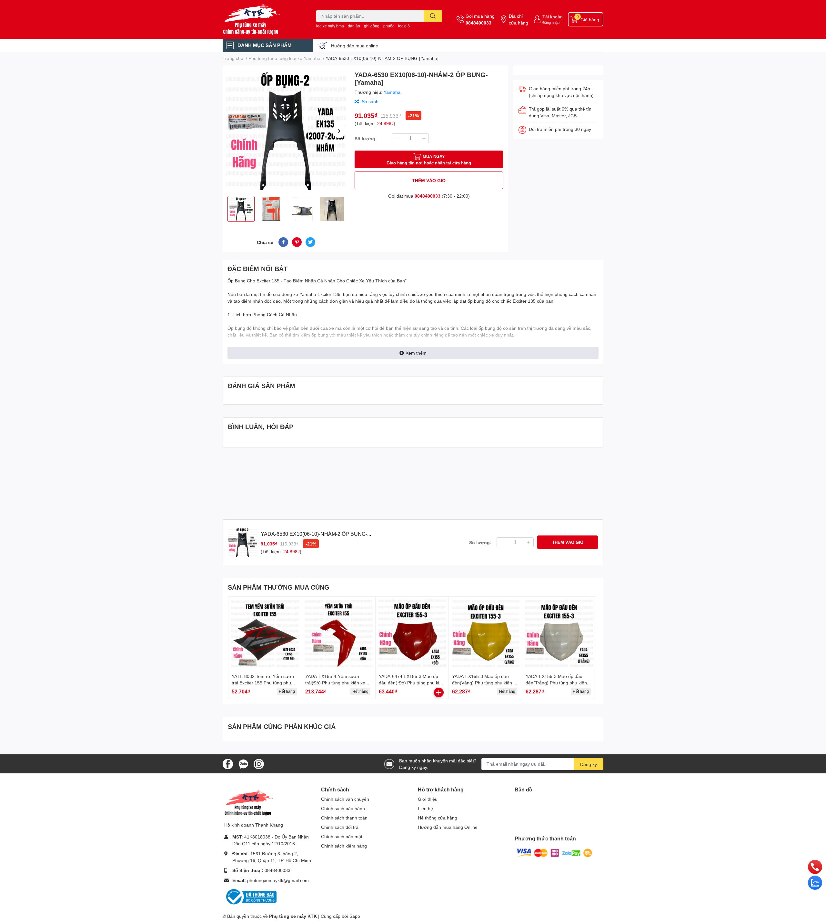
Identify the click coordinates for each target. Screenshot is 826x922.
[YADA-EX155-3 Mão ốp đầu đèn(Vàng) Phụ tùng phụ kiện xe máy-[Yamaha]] (485, 633)
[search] (433, 16)
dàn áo (354, 26)
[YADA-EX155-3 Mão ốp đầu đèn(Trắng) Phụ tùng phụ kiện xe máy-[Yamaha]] (559, 633)
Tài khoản (552, 16)
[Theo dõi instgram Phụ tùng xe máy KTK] (259, 763)
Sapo (354, 916)
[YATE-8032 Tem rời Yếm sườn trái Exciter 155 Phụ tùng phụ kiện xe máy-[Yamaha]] (265, 633)
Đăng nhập (550, 22)
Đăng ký (588, 764)
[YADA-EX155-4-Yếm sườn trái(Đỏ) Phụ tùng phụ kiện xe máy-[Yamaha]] (339, 633)
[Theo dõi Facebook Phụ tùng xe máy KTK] (228, 763)
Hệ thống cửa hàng (437, 817)
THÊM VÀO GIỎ (429, 180)
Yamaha (392, 92)
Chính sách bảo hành (343, 808)
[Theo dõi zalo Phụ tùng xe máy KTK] (243, 763)
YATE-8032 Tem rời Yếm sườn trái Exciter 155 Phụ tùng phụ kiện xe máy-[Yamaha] (263, 682)
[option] (286, 131)
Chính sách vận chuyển (345, 799)
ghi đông (371, 26)
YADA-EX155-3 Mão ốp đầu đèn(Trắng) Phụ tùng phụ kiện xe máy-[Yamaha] (556, 682)
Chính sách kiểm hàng (344, 845)
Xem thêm (416, 353)
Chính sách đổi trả (339, 827)
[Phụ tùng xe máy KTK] (263, 19)
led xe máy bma (330, 26)
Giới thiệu (428, 799)
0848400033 (478, 22)
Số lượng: (366, 138)
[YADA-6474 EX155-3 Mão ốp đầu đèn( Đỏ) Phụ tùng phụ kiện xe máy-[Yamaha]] (412, 633)
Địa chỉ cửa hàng (518, 19)
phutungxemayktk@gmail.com (278, 880)
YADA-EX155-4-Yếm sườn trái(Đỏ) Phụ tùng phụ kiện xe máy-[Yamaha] (335, 682)
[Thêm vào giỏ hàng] (439, 692)
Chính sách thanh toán (344, 817)
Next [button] (339, 131)
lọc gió (404, 26)
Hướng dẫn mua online (354, 45)
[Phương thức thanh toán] (554, 852)
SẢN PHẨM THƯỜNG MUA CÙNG (278, 587)
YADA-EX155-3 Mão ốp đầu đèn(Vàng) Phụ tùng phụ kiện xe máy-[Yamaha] (485, 682)
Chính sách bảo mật (341, 836)
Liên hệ (425, 808)
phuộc (388, 26)
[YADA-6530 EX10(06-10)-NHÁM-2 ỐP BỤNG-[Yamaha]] (286, 131)
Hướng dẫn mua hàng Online (448, 827)
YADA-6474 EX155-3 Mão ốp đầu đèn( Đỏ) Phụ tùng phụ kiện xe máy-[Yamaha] (411, 682)
